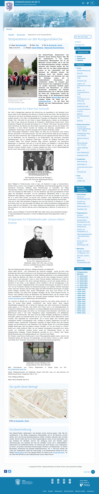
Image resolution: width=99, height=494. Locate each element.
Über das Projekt (83, 37)
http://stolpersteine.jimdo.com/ (17, 369)
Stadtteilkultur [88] (82, 106)
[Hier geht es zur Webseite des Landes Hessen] (9, 3)
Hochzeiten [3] (81, 172)
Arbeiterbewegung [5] (83, 70)
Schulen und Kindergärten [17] (82, 230)
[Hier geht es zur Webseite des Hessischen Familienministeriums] (26, 480)
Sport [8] (79, 73)
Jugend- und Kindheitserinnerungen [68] (84, 85)
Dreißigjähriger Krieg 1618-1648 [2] (83, 134)
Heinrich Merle (56, 97)
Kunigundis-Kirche (45, 101)
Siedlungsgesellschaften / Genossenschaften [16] (84, 236)
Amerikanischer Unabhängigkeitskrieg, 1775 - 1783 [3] (84, 129)
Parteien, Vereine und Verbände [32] (83, 226)
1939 (37, 45)
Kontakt (50, 491)
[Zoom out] (65, 394)
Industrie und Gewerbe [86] (81, 202)
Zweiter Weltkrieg (37, 48)
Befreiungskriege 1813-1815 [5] (82, 144)
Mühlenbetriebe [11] (83, 206)
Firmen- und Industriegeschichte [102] (83, 92)
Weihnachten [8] (82, 161)
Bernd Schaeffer (21, 45)
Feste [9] (80, 178)
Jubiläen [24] (81, 181)
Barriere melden (80, 491)
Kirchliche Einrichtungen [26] (82, 216)
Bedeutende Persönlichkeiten (54, 48)
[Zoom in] (65, 391)
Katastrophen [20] (82, 155)
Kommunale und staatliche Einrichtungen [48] (82, 243)
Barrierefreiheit (68, 491)
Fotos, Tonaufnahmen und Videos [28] (83, 99)
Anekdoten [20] (81, 81)
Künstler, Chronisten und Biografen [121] (83, 252)
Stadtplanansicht (83, 52)
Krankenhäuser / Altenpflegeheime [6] (83, 221)
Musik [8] (80, 121)
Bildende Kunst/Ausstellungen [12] (83, 116)
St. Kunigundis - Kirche (54, 45)
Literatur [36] (81, 104)
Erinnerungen (21, 35)
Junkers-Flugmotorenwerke (16, 298)
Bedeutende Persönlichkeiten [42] (83, 261)
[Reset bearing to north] (65, 397)
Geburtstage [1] (82, 164)
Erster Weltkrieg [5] (83, 152)
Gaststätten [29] (82, 209)
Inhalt (44, 491)
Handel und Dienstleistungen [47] (83, 198)
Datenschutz (58, 491)
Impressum (90, 491)
